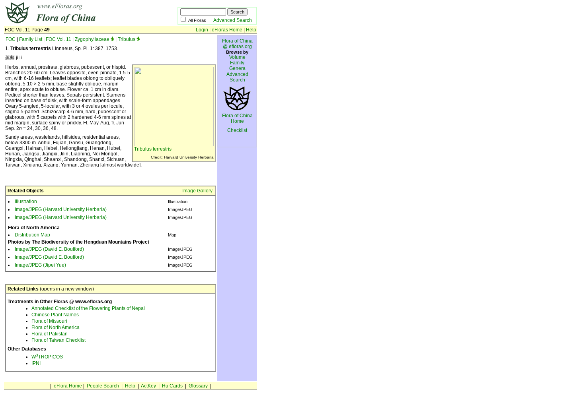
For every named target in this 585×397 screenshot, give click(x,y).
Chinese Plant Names (55, 315)
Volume (237, 57)
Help (251, 30)
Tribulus (126, 39)
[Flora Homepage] (78, 23)
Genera (237, 68)
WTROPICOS (47, 357)
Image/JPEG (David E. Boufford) (49, 249)
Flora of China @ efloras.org (237, 43)
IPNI (36, 363)
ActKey (148, 386)
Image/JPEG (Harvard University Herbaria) (61, 209)
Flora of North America (55, 327)
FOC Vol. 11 (58, 39)
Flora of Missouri (49, 321)
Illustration (26, 201)
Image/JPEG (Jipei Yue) (40, 265)
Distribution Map (32, 235)
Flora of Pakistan (49, 334)
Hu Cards (172, 386)
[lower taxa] (112, 39)
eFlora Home (68, 386)
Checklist (237, 130)
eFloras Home (227, 30)
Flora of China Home (237, 118)
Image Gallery (197, 191)
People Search (103, 386)
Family (237, 63)
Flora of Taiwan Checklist (58, 340)
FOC (11, 39)
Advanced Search (232, 20)
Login (202, 30)
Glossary (198, 386)
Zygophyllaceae (92, 39)
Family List (30, 39)
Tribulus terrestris (153, 149)
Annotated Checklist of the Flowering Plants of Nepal (88, 308)
